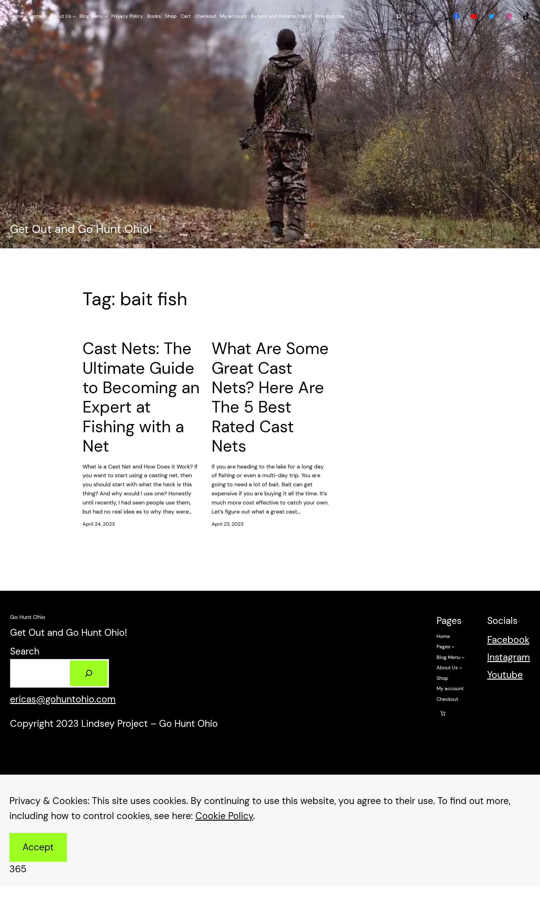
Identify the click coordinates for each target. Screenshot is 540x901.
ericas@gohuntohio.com (63, 699)
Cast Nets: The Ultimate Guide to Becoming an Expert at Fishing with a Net (141, 397)
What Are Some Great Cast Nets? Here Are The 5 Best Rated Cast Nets (270, 397)
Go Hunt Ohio (27, 617)
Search (24, 651)
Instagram (508, 657)
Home (443, 636)
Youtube (505, 675)
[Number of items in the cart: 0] (398, 16)
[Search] (89, 673)
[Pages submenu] (453, 646)
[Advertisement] (270, 121)
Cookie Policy (224, 816)
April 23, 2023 (227, 524)
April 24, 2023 (98, 524)
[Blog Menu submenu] (106, 16)
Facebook (508, 640)
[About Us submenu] (74, 16)
